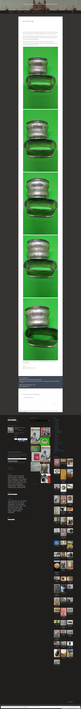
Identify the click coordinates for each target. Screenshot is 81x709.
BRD (16, 502)
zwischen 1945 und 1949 (12, 487)
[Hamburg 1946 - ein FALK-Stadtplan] (35, 467)
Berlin (13, 502)
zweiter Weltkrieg (11, 512)
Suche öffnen (72, 12)
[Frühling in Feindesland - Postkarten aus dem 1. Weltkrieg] (45, 468)
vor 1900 (56, 424)
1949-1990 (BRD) (58, 432)
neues (9, 482)
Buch (19, 502)
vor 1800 (56, 423)
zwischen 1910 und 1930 (12, 485)
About (55, 452)
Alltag (56, 445)
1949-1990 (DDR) (58, 431)
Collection (25, 381)
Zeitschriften (19, 510)
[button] (57, 463)
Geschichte (14, 477)
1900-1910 (57, 426)
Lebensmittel (24, 479)
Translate (16, 420)
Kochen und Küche (38, 379)
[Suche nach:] (40, 420)
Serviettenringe (28, 21)
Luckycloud (10, 480)
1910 (22, 381)
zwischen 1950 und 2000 (21, 487)
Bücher (56, 440)
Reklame (57, 435)
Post (12, 482)
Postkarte (12, 507)
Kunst (20, 479)
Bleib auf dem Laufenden (12, 461)
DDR (16, 504)
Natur (25, 480)
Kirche (9, 479)
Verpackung (19, 482)
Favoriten (56, 447)
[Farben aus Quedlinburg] (35, 448)
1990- (56, 434)
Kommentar (54, 404)
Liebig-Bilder (56, 448)
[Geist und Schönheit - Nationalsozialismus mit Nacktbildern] (35, 435)
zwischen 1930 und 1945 (21, 485)
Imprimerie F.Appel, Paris (59, 450)
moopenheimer (46, 381)
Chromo (22, 502)
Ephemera (10, 477)
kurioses (40, 381)
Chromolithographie (11, 504)
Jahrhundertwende (30, 379)
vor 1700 (24, 482)
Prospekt (16, 507)
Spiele (15, 482)
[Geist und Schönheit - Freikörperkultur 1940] (45, 453)
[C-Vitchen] (36, 457)
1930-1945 (57, 429)
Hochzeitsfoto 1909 (25, 386)
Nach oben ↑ (70, 701)
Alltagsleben (23, 379)
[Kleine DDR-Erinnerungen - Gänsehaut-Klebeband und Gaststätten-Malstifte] (45, 441)
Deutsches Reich (31, 381)
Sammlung (51, 381)
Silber (22, 382)
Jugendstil (36, 381)
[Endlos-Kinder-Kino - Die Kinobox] (45, 478)
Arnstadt (9, 502)
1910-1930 (57, 427)
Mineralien (21, 480)
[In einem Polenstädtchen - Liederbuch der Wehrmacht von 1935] (45, 432)
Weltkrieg (9, 510)
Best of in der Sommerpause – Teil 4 (28, 384)
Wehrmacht (15, 509)
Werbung (14, 510)
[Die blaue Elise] (47, 463)
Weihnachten (20, 509)
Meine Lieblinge (15, 480)
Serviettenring (56, 381)
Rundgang (56, 419)
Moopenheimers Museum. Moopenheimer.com (40, 4)
